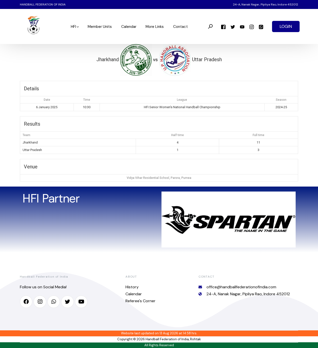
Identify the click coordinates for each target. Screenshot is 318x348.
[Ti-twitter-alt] (67, 302)
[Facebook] (223, 26)
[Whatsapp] (261, 26)
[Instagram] (251, 26)
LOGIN (285, 26)
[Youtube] (242, 26)
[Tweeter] (233, 26)
